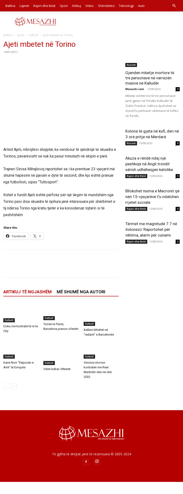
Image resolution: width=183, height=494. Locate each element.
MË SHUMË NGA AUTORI (81, 291)
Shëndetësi (106, 6)
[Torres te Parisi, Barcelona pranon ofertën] (60, 311)
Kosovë (131, 64)
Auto (141, 6)
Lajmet (24, 6)
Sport (64, 6)
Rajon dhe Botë (44, 6)
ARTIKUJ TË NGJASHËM (27, 291)
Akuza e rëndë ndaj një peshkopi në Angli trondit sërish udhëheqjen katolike (149, 164)
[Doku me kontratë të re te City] (20, 312)
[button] (174, 6)
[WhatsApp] (41, 62)
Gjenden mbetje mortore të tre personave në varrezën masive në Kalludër (149, 78)
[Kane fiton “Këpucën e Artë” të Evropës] (20, 350)
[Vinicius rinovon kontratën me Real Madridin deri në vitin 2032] (101, 350)
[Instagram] (97, 461)
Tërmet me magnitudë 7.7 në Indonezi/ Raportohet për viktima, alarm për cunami (151, 229)
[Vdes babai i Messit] (60, 353)
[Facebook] (8, 62)
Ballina (10, 6)
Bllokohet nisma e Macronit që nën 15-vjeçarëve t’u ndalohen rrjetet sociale (152, 197)
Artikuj (76, 6)
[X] (19, 62)
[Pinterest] (30, 62)
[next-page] (14, 386)
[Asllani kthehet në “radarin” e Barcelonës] (101, 314)
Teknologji (126, 6)
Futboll (33, 35)
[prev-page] (6, 386)
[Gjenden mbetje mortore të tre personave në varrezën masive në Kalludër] (152, 53)
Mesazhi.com (134, 89)
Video (89, 6)
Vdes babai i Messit (57, 369)
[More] (52, 62)
